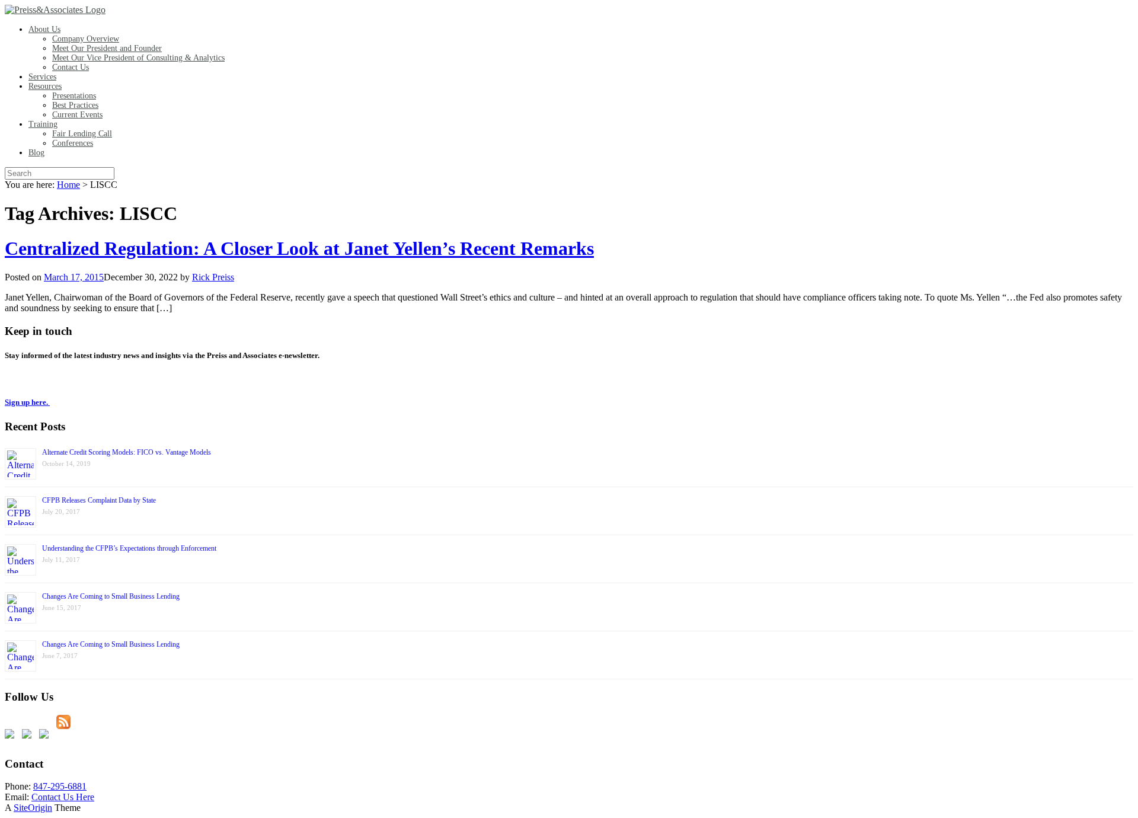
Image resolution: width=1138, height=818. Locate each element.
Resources (45, 86)
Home (68, 185)
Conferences (72, 143)
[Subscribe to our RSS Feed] (63, 722)
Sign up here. (27, 402)
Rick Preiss (213, 277)
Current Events (77, 114)
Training (42, 124)
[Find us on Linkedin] (46, 736)
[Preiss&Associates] (55, 10)
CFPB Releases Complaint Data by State (99, 500)
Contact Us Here (62, 797)
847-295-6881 (60, 786)
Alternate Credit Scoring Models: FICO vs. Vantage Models (126, 452)
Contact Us (70, 67)
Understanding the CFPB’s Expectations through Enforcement (129, 548)
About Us (44, 29)
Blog (36, 152)
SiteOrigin (33, 808)
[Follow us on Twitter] (29, 736)
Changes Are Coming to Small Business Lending (111, 596)
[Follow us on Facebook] (12, 736)
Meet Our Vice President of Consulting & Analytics (138, 57)
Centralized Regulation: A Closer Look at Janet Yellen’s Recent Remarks (299, 248)
